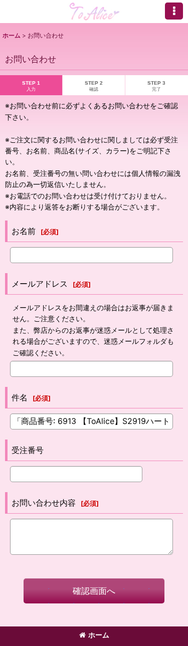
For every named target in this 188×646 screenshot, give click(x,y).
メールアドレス (40, 284)
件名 (20, 397)
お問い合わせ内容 (44, 503)
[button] (174, 11)
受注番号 (28, 450)
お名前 (24, 231)
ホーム (98, 634)
